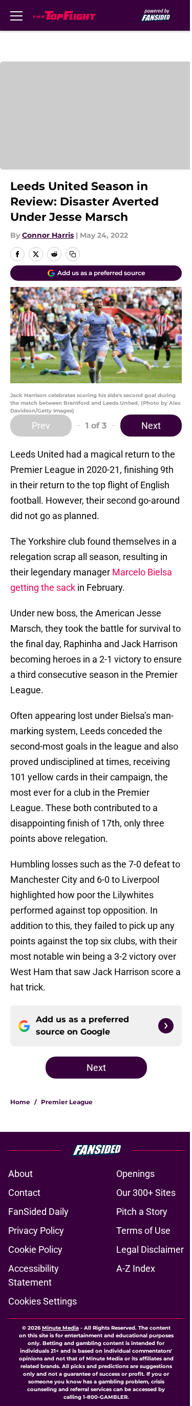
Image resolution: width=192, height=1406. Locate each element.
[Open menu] (16, 15)
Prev (41, 425)
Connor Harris (48, 235)
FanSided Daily (38, 1211)
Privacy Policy (36, 1230)
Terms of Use (143, 1230)
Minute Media (60, 1328)
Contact (24, 1192)
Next (151, 425)
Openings (135, 1173)
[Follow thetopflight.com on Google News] (166, 1025)
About (20, 1173)
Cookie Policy (35, 1249)
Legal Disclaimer (150, 1249)
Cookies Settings (42, 1301)
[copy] (73, 254)
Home (20, 1102)
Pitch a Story (141, 1211)
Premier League (67, 1102)
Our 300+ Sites (146, 1192)
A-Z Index (135, 1268)
